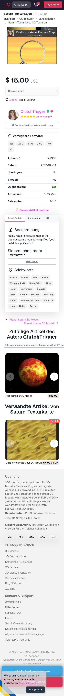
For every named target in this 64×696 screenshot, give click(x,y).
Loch (12, 306)
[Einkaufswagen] (47, 388)
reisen (13, 289)
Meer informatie (28, 683)
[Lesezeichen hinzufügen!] (54, 388)
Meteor (35, 294)
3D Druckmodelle (15, 556)
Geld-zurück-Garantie (17, 639)
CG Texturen (12, 567)
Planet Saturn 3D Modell (24, 319)
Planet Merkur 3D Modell (19, 395)
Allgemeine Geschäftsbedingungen (25, 634)
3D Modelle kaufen (19, 545)
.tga (49, 143)
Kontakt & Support (19, 596)
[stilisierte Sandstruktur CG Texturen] (32, 440)
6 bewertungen (44, 116)
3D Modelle (12, 551)
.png (30, 143)
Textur (33, 306)
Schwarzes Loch (30, 300)
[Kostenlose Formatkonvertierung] (11, 149)
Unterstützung (13, 602)
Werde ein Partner (15, 578)
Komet (13, 300)
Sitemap (36, 663)
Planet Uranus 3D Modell (39, 323)
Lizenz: (13, 100)
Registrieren (53, 4)
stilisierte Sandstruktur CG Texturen (25, 462)
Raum (45, 277)
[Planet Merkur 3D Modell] (32, 373)
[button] (54, 376)
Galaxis (41, 289)
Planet (25, 277)
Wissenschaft (17, 283)
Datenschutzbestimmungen (21, 629)
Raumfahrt (35, 283)
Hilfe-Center (12, 607)
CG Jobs (10, 589)
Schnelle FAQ (13, 612)
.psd (39, 143)
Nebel (22, 306)
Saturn (13, 277)
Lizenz (8, 618)
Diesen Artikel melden (34, 210)
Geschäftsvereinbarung (18, 623)
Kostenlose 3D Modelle (18, 562)
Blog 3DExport (13, 583)
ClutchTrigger (33, 111)
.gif (12, 143)
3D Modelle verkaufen (18, 572)
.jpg (20, 143)
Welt (35, 277)
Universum (26, 289)
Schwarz (48, 300)
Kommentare (34, 218)
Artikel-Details (15, 218)
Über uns (12, 476)
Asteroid (48, 294)
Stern (13, 294)
